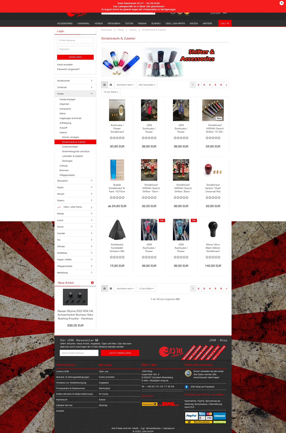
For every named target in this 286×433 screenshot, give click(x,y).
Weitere (207, 23)
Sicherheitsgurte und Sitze (75, 151)
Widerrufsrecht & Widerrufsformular (74, 394)
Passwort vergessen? (68, 69)
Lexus (60, 220)
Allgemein (64, 104)
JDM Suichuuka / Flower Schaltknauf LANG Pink (149, 128)
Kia (58, 239)
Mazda (194, 23)
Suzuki (60, 226)
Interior (63, 132)
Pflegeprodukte (67, 175)
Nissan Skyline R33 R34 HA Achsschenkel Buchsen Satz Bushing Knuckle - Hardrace (75, 314)
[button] (104, 85)
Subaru (156, 23)
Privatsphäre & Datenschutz (70, 388)
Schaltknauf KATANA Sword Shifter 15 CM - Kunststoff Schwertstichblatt (215, 128)
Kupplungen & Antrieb (70, 118)
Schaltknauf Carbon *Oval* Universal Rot (213, 188)
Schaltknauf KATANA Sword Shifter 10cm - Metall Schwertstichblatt (151, 188)
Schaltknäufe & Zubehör (74, 142)
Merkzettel (104, 388)
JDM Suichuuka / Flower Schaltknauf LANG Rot (149, 248)
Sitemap (103, 405)
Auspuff (63, 127)
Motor (63, 113)
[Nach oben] (277, 428)
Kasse (102, 399)
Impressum (61, 399)
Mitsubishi (114, 23)
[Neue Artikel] (92, 283)
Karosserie (65, 108)
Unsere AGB (62, 371)
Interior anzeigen (70, 137)
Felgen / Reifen (64, 259)
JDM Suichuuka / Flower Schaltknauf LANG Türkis (181, 248)
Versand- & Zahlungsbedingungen (72, 377)
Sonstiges (67, 160)
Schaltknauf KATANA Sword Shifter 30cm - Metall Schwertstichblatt (183, 188)
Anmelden (75, 57)
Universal (83, 23)
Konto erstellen (65, 64)
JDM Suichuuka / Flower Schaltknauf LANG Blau (181, 128)
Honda (99, 23)
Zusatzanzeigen (70, 146)
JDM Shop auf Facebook (202, 386)
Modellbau (62, 252)
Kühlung (64, 165)
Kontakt (60, 410)
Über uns (103, 371)
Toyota (129, 23)
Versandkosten (153, 428)
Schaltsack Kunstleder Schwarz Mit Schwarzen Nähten (117, 248)
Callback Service (64, 405)
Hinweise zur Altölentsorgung (71, 382)
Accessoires (64, 23)
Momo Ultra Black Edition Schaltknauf (213, 247)
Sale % (225, 23)
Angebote (104, 382)
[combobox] (125, 85)
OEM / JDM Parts (175, 23)
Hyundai (61, 233)
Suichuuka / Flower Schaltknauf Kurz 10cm (117, 128)
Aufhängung (65, 123)
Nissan (142, 23)
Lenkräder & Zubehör (72, 156)
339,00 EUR (75, 325)
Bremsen (64, 170)
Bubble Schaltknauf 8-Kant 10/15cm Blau (117, 188)
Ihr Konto (103, 394)
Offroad (61, 246)
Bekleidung (62, 272)
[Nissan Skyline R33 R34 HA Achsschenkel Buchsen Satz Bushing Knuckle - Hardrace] (75, 297)
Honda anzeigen (67, 99)
